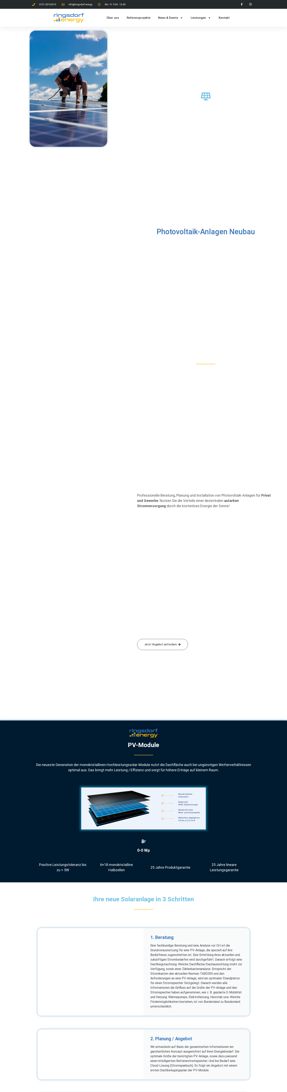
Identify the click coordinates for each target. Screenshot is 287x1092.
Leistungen (198, 18)
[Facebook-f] (241, 4)
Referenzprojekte (138, 18)
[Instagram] (250, 4)
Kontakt (224, 18)
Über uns (113, 18)
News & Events (168, 18)
